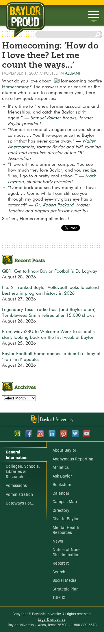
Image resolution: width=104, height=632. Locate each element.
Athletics (61, 467)
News (58, 541)
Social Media (65, 580)
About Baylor (64, 450)
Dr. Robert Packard (54, 205)
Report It (61, 563)
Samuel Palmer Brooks (53, 118)
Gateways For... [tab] (20, 503)
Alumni (72, 73)
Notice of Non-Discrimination (66, 551)
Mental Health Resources (66, 529)
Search (59, 572)
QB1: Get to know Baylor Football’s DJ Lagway (49, 271)
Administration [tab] (19, 494)
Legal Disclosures (51, 619)
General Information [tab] (16, 454)
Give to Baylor (66, 518)
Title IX (59, 597)
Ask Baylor (62, 476)
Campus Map (65, 501)
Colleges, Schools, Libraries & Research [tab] (23, 471)
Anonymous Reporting (73, 459)
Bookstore (62, 484)
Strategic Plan (66, 589)
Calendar (61, 493)
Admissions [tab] (16, 485)
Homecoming (15, 87)
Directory (61, 510)
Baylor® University (46, 613)
